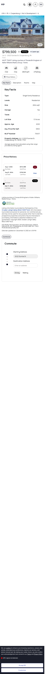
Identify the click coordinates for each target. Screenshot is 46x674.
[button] (19, 52)
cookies (8, 648)
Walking (25, 273)
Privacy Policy (38, 654)
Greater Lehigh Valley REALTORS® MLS (16, 210)
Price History (10, 77)
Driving (17, 273)
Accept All (22, 665)
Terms (29, 654)
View (35, 173)
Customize (22, 670)
